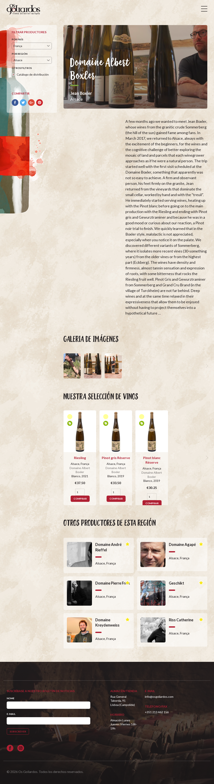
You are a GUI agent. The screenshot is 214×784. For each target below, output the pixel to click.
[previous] (62, 365)
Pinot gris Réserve (116, 458)
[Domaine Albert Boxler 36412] (113, 365)
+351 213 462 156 (157, 712)
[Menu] (204, 8)
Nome (10, 698)
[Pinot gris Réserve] (115, 431)
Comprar (80, 498)
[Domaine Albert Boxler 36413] (92, 365)
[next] (206, 365)
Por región (19, 53)
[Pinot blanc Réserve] (151, 431)
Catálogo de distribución (33, 74)
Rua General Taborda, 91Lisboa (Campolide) (122, 701)
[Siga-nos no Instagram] (20, 748)
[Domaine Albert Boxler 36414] (72, 365)
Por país (17, 39)
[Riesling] (80, 431)
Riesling (80, 458)
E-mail (11, 713)
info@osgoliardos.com (159, 696)
